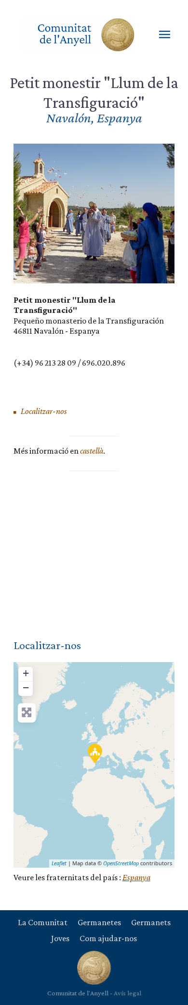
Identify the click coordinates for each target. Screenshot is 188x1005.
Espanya (136, 877)
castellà (91, 451)
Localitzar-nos (43, 411)
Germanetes (99, 922)
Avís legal (127, 993)
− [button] (26, 687)
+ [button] (26, 673)
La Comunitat (42, 922)
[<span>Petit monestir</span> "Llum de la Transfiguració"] (94, 753)
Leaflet (59, 863)
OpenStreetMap (121, 863)
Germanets (151, 922)
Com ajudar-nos (108, 938)
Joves (60, 938)
